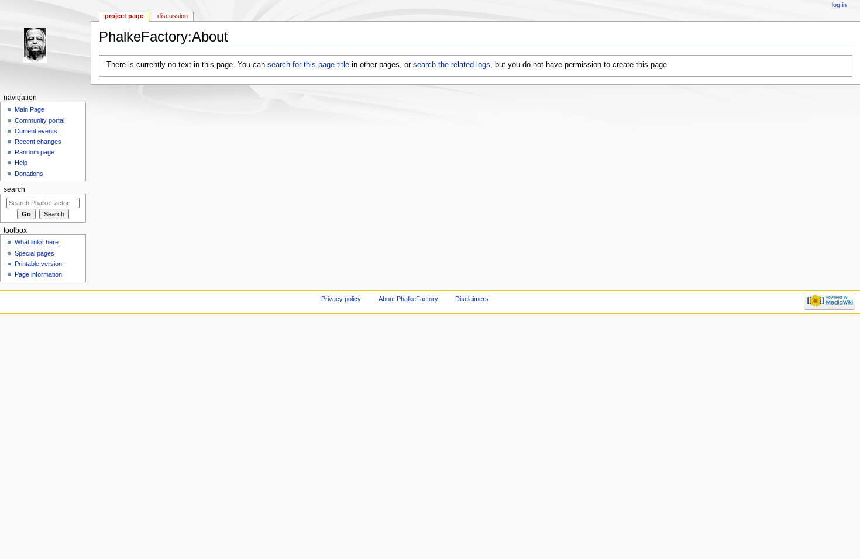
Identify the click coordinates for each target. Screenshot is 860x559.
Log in (839, 4)
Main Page (29, 109)
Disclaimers (472, 298)
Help (21, 162)
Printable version (38, 263)
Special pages (34, 253)
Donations (29, 173)
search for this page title (308, 65)
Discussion (172, 15)
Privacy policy (341, 298)
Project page (124, 15)
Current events (36, 130)
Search (14, 189)
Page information (38, 274)
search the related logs (451, 65)
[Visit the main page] (45, 45)
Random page (34, 152)
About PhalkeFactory (408, 298)
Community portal (39, 120)
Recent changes (38, 141)
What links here (37, 242)
